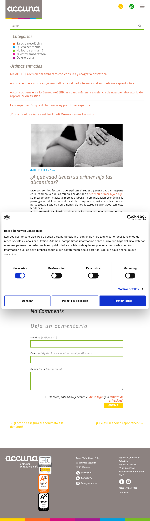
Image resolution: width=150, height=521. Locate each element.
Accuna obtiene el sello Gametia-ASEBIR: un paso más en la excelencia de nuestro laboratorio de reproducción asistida (76, 94)
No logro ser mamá (29, 50)
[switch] (56, 275)
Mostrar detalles (128, 289)
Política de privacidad (116, 399)
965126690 (86, 472)
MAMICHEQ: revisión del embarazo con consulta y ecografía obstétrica (58, 74)
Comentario (46, 369)
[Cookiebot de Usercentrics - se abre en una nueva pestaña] (130, 217)
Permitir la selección (75, 300)
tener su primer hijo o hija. (106, 194)
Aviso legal (96, 397)
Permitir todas (123, 300)
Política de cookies (128, 464)
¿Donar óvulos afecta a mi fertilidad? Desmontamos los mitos (52, 114)
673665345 (86, 478)
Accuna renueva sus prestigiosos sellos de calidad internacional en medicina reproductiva (72, 83)
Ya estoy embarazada (31, 54)
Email (61, 353)
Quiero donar (25, 58)
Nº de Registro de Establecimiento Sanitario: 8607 (131, 471)
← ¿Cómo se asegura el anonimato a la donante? (36, 424)
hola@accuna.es (89, 483)
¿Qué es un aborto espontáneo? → (120, 423)
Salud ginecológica (29, 43)
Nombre (43, 337)
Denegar (27, 300)
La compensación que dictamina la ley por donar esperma (50, 105)
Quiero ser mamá (28, 47)
